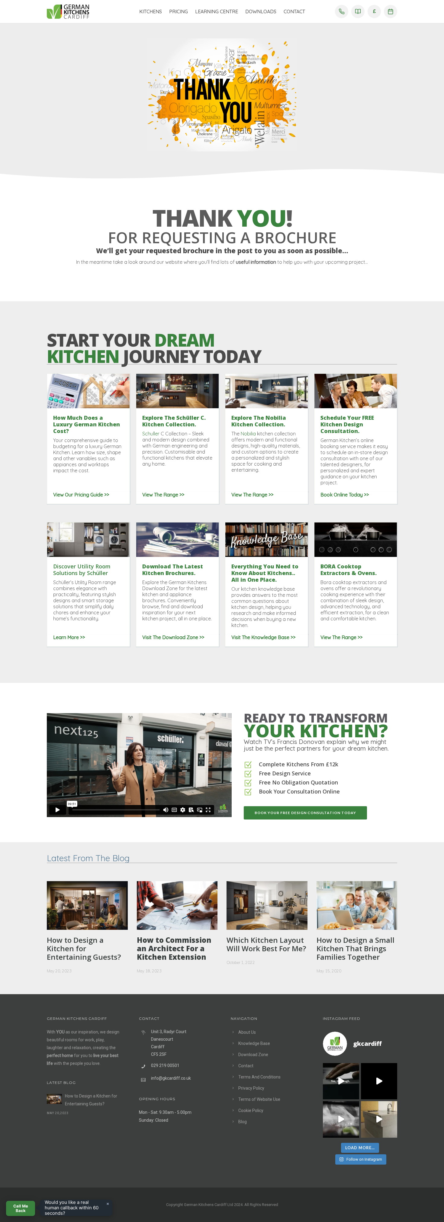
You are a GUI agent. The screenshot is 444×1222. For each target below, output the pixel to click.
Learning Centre (216, 11)
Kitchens (150, 11)
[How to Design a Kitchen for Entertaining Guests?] (54, 1099)
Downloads (260, 11)
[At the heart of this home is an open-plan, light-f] (379, 1119)
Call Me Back (20, 1208)
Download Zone (253, 1054)
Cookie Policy (250, 1110)
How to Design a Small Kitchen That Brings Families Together (355, 948)
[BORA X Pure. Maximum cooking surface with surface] (341, 1119)
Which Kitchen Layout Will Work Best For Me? (266, 944)
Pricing (178, 11)
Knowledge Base (254, 1043)
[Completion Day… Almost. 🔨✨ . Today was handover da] (379, 1081)
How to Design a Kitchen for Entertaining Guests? (84, 948)
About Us (247, 1032)
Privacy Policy (251, 1088)
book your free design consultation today (305, 812)
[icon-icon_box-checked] (248, 765)
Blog (242, 1121)
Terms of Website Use (259, 1099)
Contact (294, 11)
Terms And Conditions (259, 1077)
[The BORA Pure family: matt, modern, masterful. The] (341, 1081)
